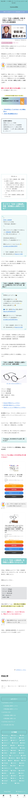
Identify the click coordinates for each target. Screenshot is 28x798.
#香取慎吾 (8, 232)
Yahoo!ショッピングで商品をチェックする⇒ (14, 407)
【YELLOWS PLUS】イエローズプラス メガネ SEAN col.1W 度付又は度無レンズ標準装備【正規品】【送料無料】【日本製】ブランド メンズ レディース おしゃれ (14, 529)
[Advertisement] (14, 153)
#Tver (13, 309)
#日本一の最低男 (7, 219)
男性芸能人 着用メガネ (7, 42)
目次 (12, 176)
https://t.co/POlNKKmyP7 (9, 311)
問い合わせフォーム (20, 791)
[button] (25, 422)
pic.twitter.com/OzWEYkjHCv (10, 319)
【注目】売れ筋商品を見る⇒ (10, 113)
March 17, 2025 (19, 254)
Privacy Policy (7, 791)
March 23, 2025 (19, 327)
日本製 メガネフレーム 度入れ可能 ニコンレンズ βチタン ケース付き (14, 475)
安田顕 (16, 42)
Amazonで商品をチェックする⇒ (11, 403)
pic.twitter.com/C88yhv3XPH (10, 246)
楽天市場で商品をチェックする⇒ (11, 405)
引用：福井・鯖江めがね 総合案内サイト (14, 383)
